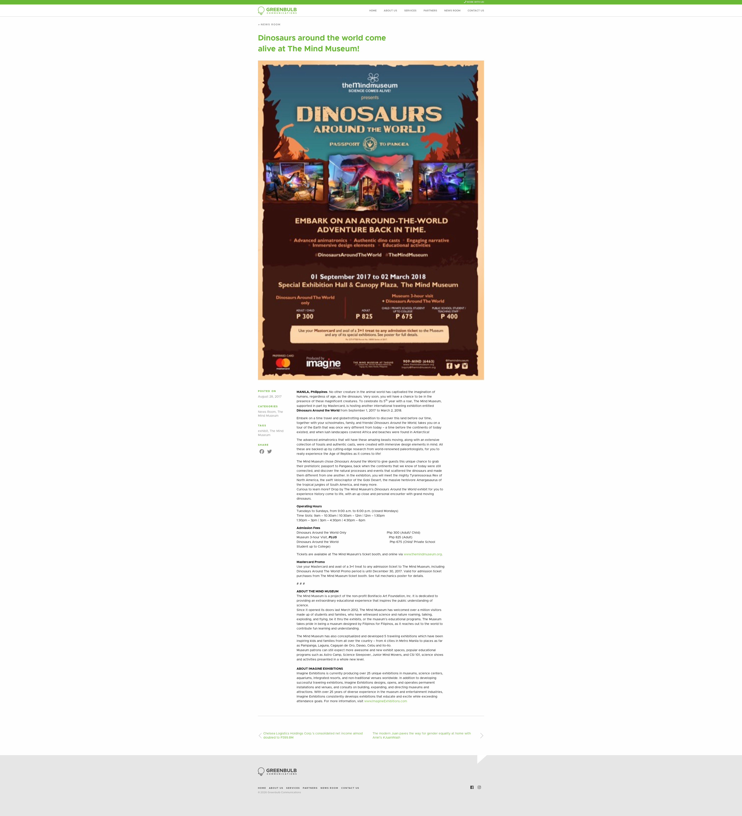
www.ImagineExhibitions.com (385, 701)
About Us (390, 10)
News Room (452, 10)
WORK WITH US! (475, 2)
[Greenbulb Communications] (293, 10)
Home (373, 10)
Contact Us (476, 10)
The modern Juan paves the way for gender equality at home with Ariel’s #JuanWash (422, 735)
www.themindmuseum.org (423, 554)
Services (410, 10)
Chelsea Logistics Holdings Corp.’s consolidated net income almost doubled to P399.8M (313, 735)
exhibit (263, 431)
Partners (430, 10)
